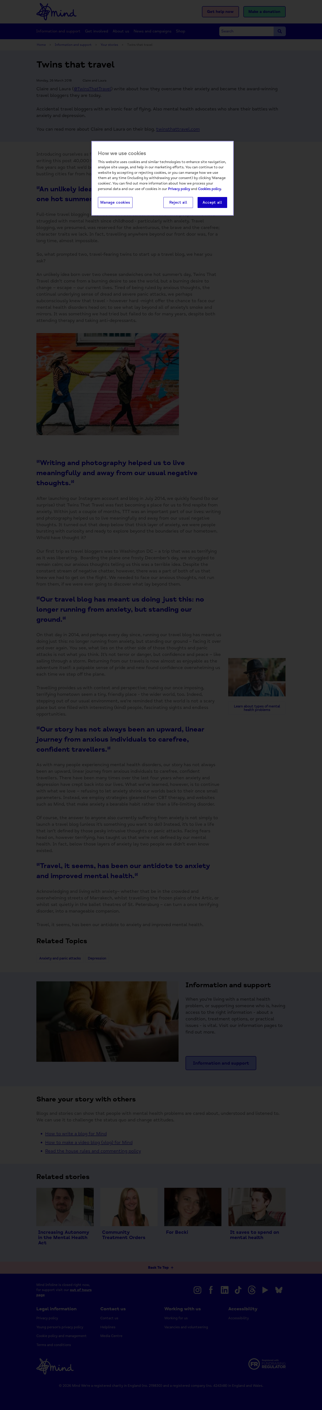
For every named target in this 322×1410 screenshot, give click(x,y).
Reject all (178, 202)
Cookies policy (209, 189)
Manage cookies (115, 202)
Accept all (212, 202)
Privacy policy (179, 189)
